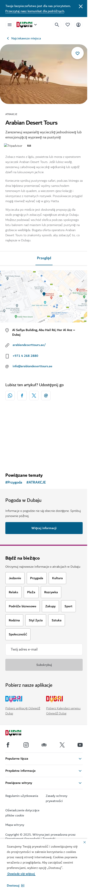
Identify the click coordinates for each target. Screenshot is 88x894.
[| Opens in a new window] (26, 744)
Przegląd (44, 258)
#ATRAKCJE (36, 482)
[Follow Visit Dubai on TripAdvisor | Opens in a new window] (44, 744)
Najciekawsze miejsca (26, 38)
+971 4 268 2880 (25, 355)
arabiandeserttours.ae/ (29, 345)
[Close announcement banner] (81, 6)
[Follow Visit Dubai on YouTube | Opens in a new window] (80, 744)
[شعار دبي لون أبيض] (18, 733)
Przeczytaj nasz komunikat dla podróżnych (34, 11)
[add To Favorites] (77, 53)
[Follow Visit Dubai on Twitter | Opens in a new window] (62, 744)
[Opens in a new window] (22, 395)
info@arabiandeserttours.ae (32, 366)
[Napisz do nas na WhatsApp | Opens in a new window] (10, 395)
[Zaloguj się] (78, 24)
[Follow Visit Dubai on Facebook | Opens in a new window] (7, 744)
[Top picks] (68, 24)
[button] (15, 885)
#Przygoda (13, 482)
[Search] (57, 24)
